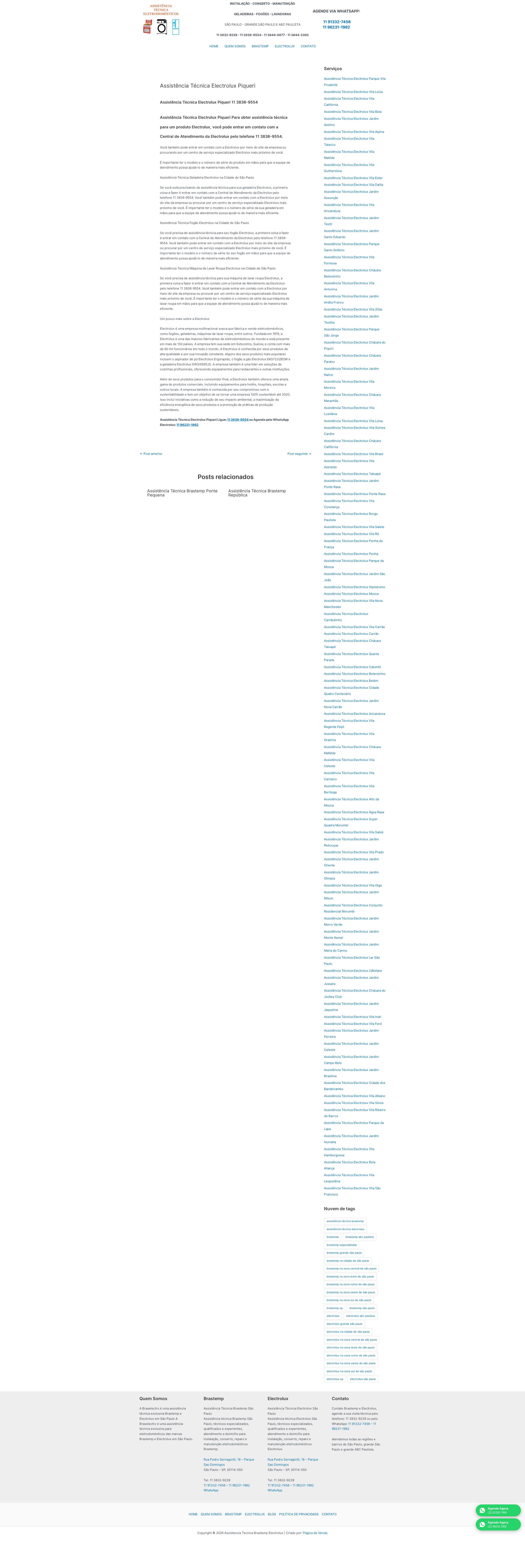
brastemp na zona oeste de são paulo (351, 1292)
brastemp (333, 1237)
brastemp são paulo (362, 1308)
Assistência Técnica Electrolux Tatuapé (352, 474)
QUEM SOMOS (211, 1514)
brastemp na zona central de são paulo (352, 1268)
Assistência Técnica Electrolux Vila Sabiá (353, 832)
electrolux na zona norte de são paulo (351, 1355)
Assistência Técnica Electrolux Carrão (351, 634)
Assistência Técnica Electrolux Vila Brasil (353, 454)
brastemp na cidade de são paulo (348, 1260)
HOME (193, 1514)
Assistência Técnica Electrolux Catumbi (352, 667)
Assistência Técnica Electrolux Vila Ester (353, 178)
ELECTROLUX (255, 1514)
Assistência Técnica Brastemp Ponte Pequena (182, 492)
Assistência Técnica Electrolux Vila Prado (354, 852)
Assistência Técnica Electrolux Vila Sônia (353, 1103)
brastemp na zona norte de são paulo (351, 1284)
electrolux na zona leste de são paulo (351, 1347)
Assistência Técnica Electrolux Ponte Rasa (354, 494)
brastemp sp (335, 1308)
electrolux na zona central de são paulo (352, 1339)
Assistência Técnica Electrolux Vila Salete (354, 527)
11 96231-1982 (336, 27)
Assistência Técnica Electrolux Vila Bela (352, 112)
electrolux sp (335, 1379)
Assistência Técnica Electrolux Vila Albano (354, 1096)
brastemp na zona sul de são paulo (349, 1300)
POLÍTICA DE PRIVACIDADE (299, 1514)
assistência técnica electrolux (345, 1229)
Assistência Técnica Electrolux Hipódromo (354, 587)
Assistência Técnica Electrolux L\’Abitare (353, 971)
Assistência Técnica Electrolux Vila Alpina (354, 132)
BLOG (272, 1514)
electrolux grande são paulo (344, 1323)
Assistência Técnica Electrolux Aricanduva (354, 714)
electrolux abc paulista (360, 1315)
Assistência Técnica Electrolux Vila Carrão (354, 627)
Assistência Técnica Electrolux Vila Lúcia (353, 92)
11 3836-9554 (238, 420)
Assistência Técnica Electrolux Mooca (351, 594)
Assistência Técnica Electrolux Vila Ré (351, 534)
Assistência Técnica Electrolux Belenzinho (354, 674)
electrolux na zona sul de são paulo (349, 1371)
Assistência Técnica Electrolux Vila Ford (353, 1024)
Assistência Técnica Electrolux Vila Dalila (353, 185)
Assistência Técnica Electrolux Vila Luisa (353, 421)
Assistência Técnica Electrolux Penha (351, 554)
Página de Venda (315, 1533)
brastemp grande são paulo (344, 1252)
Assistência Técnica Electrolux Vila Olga (353, 885)
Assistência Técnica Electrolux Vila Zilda (353, 309)
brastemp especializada (342, 1245)
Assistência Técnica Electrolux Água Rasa (354, 812)
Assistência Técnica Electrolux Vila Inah (352, 1017)
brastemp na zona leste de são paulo (350, 1276)
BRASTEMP (233, 1514)
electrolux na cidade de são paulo (348, 1331)
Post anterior (151, 454)
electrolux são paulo (363, 1379)
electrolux (333, 1315)
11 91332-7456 (337, 21)
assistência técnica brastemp (345, 1221)
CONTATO (329, 1514)
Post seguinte (299, 454)
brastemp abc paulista (360, 1237)
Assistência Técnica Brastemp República (257, 492)
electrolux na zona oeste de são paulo (351, 1363)
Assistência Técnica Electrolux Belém (351, 681)
